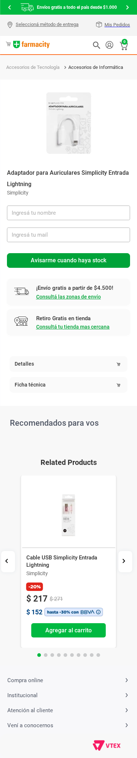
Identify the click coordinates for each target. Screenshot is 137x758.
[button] (43, 25)
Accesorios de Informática (95, 67)
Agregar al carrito (68, 630)
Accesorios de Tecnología (33, 67)
